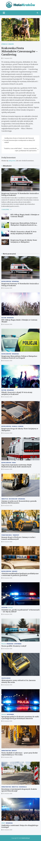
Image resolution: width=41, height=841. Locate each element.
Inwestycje (4, 499)
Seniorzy (14, 571)
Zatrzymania (17, 643)
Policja (10, 607)
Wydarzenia (15, 281)
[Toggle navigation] (3, 12)
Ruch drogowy (13, 499)
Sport (3, 823)
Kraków (11, 44)
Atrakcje (4, 44)
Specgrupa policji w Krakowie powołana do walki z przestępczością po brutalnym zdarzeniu (20, 717)
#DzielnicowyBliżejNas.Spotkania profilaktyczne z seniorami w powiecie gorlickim (20, 574)
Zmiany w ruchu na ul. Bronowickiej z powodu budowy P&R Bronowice (19, 502)
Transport (16, 535)
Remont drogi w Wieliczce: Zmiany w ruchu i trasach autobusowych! (18, 538)
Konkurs (20, 426)
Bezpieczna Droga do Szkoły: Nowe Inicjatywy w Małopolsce (23, 241)
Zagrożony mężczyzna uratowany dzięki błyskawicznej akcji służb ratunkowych (16, 466)
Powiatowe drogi (6, 535)
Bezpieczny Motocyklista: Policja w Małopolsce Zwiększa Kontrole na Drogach (23, 225)
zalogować (12, 161)
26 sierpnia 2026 (7, 288)
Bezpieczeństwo (6, 281)
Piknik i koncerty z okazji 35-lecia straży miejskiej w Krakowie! (23, 232)
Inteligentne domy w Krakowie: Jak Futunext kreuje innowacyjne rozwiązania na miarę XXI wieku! (19, 140)
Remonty (14, 750)
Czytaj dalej (5, 209)
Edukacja (14, 426)
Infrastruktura (6, 750)
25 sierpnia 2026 (7, 793)
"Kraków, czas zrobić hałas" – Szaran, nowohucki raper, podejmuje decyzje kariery (20, 149)
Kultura (3, 317)
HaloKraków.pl (26, 838)
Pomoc (14, 462)
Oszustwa (4, 607)
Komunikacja (23, 787)
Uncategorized (5, 678)
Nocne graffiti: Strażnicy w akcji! (13, 646)
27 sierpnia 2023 (7, 58)
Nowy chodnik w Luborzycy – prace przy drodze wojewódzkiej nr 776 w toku (19, 754)
